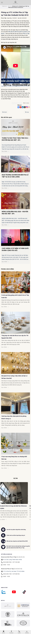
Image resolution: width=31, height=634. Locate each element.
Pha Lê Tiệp (3, 18)
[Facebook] (18, 107)
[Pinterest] (20, 107)
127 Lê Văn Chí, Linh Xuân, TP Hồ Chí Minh (13, 571)
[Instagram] (27, 107)
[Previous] (2, 501)
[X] (25, 107)
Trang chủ (4, 6)
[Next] (28, 501)
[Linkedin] (23, 107)
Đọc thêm (4, 151)
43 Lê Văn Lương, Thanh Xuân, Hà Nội (12, 559)
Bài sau (27, 112)
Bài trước (4, 112)
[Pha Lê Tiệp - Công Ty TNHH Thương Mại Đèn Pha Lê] (15, 2)
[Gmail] (29, 107)
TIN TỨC (9, 6)
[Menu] (2, 2)
